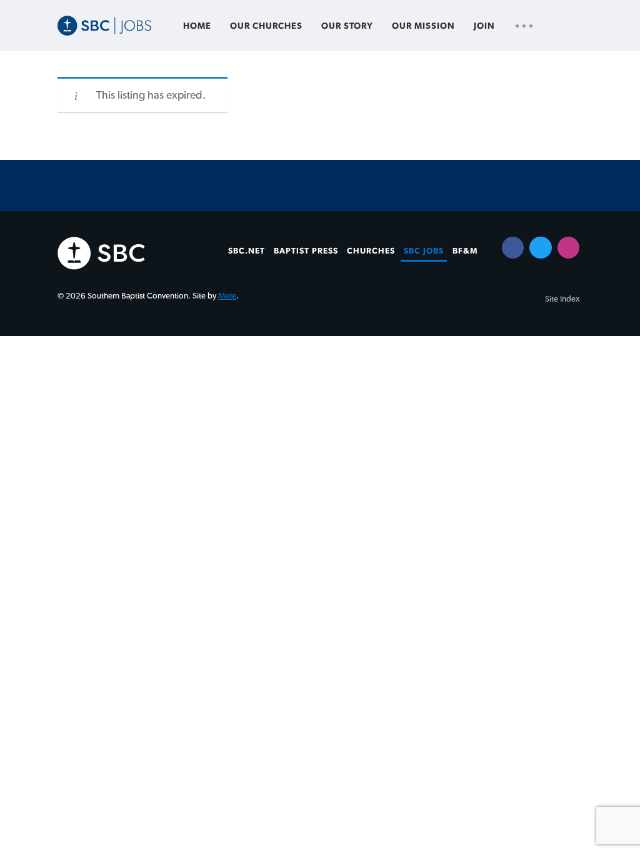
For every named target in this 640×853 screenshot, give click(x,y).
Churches (371, 251)
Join (484, 26)
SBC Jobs (424, 251)
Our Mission (423, 26)
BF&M (465, 251)
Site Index (562, 299)
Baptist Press (306, 251)
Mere (227, 296)
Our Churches (266, 26)
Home (197, 26)
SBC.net (246, 251)
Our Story (347, 26)
